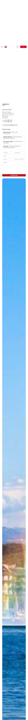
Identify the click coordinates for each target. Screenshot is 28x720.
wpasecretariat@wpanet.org (10, 125)
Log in (23, 46)
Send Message (14, 175)
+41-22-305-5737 (8, 120)
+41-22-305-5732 (8, 121)
